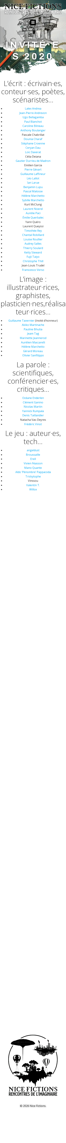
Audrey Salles (33, 243)
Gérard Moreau (33, 351)
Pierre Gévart (33, 169)
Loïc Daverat (33, 152)
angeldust (33, 450)
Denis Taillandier (33, 415)
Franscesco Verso (33, 270)
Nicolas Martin (33, 406)
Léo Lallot (33, 178)
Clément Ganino (33, 402)
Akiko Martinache (33, 325)
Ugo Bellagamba (33, 117)
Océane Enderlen (33, 398)
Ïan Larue (33, 182)
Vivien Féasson (33, 463)
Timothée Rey (33, 231)
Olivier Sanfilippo (33, 355)
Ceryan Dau (33, 148)
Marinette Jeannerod (33, 338)
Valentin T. (33, 485)
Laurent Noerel (33, 209)
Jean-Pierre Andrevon (33, 113)
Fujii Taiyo (33, 257)
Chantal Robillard (33, 235)
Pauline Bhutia (33, 329)
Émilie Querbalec (33, 217)
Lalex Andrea (33, 108)
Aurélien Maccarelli (33, 342)
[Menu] (33, 22)
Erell (33, 459)
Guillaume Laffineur (33, 174)
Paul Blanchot (33, 121)
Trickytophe (33, 476)
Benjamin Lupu (33, 187)
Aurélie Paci (33, 213)
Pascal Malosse (33, 191)
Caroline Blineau (33, 126)
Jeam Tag (33, 333)
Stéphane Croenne (33, 143)
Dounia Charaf (33, 139)
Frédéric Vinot (33, 424)
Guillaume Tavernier (21, 320)
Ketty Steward (33, 252)
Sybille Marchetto (33, 200)
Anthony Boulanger (33, 130)
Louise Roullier (33, 239)
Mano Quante (33, 468)
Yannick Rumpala (33, 411)
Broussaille (33, 455)
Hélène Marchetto (33, 196)
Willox (33, 489)
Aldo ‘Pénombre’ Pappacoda (33, 472)
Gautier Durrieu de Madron (33, 161)
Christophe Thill (33, 261)
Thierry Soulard (33, 248)
